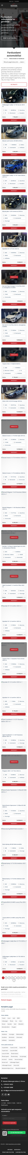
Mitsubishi (21, 1024)
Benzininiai (11, 1037)
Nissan (3, 1024)
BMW (18, 1018)
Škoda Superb (5, 1056)
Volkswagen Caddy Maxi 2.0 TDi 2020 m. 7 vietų (13, 957)
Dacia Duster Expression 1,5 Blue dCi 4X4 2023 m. (14, 806)
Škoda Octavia (14, 1053)
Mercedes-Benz (5, 1027)
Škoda (11, 1021)
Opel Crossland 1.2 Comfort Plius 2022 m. (13, 586)
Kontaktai (17, 1)
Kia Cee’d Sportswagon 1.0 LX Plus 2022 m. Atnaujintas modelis (13, 286)
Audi (14, 1018)
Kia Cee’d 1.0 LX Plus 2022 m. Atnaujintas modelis (14, 325)
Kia (16, 1021)
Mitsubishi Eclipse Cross (7, 1068)
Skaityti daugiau (6, 1000)
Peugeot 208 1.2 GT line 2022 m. (11, 771)
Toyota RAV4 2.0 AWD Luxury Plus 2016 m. (13, 918)
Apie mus (11, 1)
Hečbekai (4, 1040)
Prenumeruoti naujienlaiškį (9, 1123)
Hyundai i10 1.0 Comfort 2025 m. (11, 621)
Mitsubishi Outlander (21, 1068)
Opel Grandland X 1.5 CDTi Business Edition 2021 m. (12, 735)
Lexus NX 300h (13, 1050)
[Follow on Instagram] (5, 1094)
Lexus (9, 1018)
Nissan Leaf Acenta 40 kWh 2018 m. (12, 141)
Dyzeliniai (4, 1037)
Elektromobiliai (19, 1034)
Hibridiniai (4, 1034)
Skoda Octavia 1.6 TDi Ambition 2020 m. (13, 473)
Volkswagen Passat (6, 1065)
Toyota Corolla (13, 1047)
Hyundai (10, 1024)
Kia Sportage (23, 1056)
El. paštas (4, 1115)
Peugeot (14, 1027)
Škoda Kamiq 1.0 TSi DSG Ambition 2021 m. (13, 879)
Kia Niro (10, 1059)
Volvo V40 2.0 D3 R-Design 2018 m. (12, 401)
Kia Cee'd (4, 1059)
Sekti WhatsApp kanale (17, 1132)
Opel (15, 1024)
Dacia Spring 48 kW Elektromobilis (12, 844)
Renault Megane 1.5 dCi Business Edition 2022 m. (13, 508)
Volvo (20, 1021)
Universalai (19, 1037)
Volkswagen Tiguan (14, 1062)
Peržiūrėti (14, 120)
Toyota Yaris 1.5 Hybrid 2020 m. (11, 364)
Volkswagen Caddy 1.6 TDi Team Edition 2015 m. (13, 176)
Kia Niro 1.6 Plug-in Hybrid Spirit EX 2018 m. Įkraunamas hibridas (13, 547)
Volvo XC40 (16, 1065)
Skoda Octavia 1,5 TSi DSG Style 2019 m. (13, 435)
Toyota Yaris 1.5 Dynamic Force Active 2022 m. (13, 659)
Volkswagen (5, 1021)
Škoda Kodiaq (14, 1056)
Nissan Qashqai (18, 1059)
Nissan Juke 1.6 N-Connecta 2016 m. (12, 211)
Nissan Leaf (5, 1062)
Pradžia (6, 58)
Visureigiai (11, 1034)
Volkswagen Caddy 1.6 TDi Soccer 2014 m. (13, 105)
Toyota (3, 1018)
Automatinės (12, 1040)
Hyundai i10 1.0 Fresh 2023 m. (10, 248)
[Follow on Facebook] (2, 1094)
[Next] (14, 980)
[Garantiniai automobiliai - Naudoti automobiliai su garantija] (14, 5)
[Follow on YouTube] (8, 1094)
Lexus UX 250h (5, 1053)
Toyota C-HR (22, 1047)
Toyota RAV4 (5, 1047)
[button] (2, 5)
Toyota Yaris (5, 1050)
